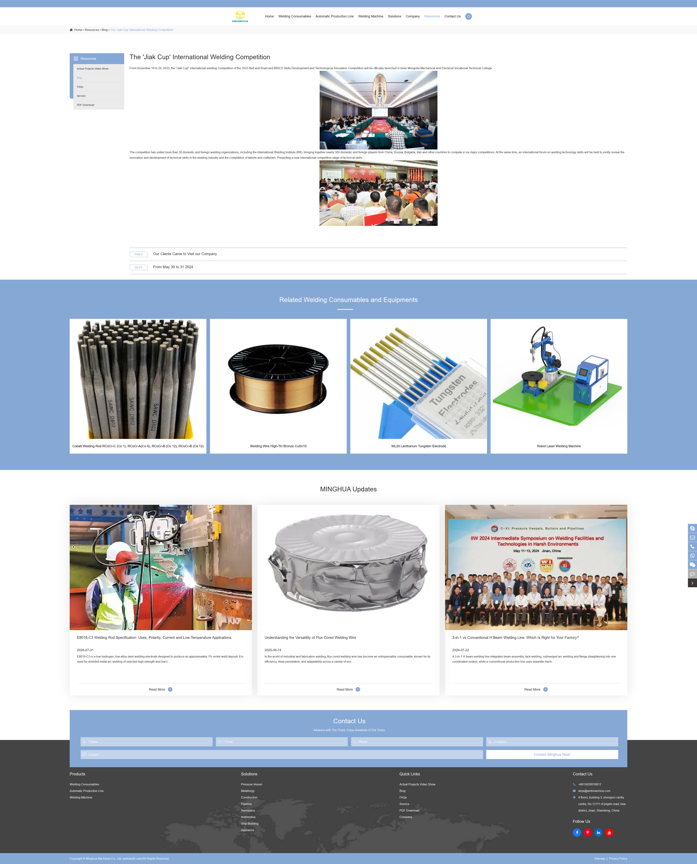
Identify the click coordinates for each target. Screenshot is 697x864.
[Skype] (692, 528)
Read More (157, 689)
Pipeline (246, 804)
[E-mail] (692, 537)
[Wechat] (692, 564)
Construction (249, 797)
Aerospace (248, 810)
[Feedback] (692, 573)
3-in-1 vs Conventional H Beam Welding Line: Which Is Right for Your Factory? (515, 637)
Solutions (394, 16)
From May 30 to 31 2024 (173, 267)
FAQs (80, 86)
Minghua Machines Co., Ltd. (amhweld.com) (114, 858)
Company (413, 16)
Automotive (248, 817)
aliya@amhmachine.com (591, 790)
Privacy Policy (618, 858)
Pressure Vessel (251, 784)
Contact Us (453, 16)
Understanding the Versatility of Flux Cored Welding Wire (310, 637)
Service (81, 95)
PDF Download (85, 105)
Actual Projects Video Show (92, 68)
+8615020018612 (587, 784)
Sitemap (599, 858)
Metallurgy (247, 790)
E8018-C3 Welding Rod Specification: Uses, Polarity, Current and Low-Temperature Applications (154, 637)
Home (269, 16)
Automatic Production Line (335, 16)
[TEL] (692, 546)
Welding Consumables (294, 16)
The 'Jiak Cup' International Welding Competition (141, 29)
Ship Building (249, 823)
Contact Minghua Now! (552, 754)
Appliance (247, 830)
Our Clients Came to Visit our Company (185, 254)
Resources (432, 16)
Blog (105, 29)
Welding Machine (370, 16)
